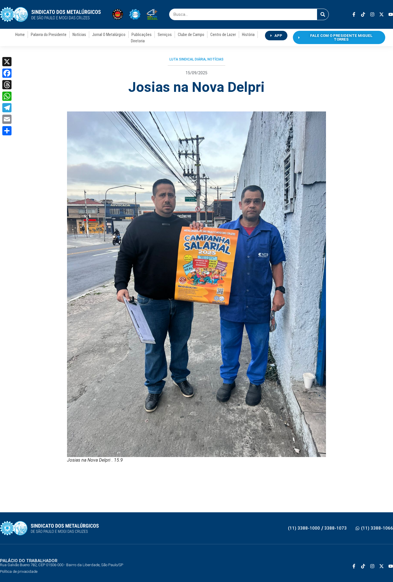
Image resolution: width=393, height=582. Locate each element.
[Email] (7, 119)
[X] (7, 61)
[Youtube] (390, 14)
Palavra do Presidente (48, 34)
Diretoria (138, 41)
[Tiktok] (363, 14)
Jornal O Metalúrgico (108, 34)
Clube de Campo (191, 34)
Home (20, 34)
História (248, 34)
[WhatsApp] (7, 96)
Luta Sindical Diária (187, 59)
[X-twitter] (381, 14)
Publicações (141, 34)
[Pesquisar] (323, 14)
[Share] (7, 131)
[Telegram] (7, 107)
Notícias (79, 34)
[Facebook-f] (354, 14)
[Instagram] (372, 14)
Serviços (165, 34)
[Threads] (7, 84)
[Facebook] (7, 73)
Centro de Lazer (223, 34)
